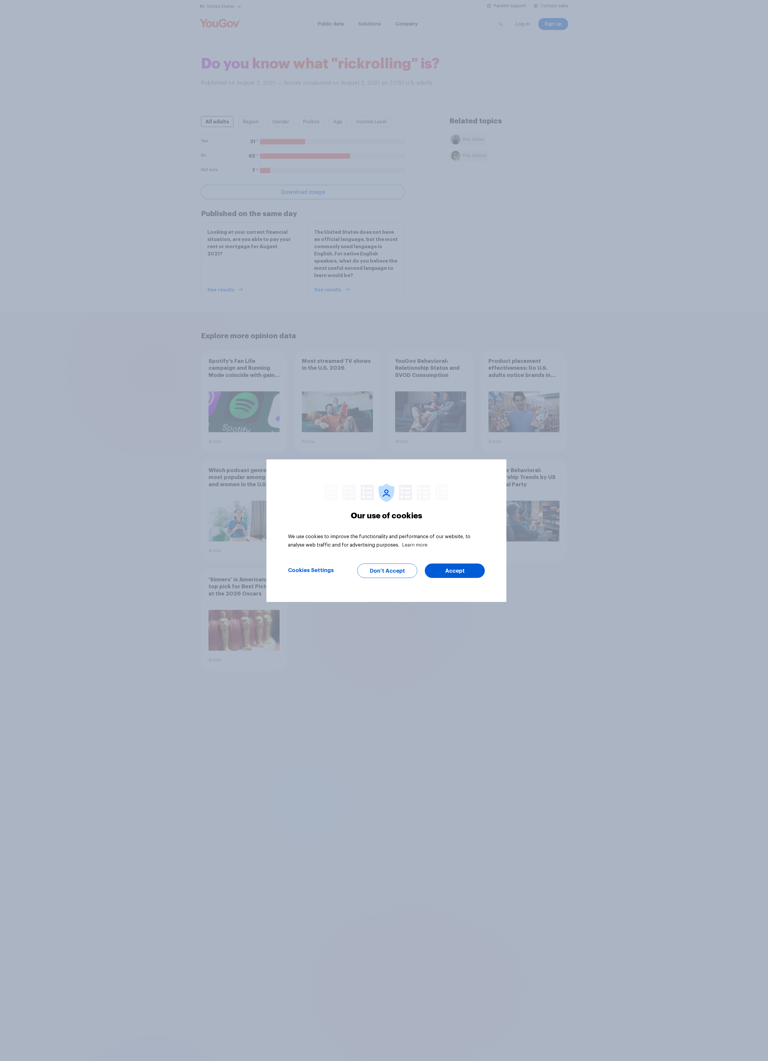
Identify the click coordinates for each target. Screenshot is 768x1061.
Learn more (415, 544)
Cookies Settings (311, 570)
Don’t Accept (387, 570)
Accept (455, 570)
